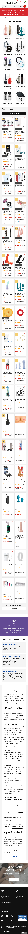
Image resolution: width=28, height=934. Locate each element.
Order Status (7, 890)
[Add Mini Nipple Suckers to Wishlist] (24, 414)
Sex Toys (8, 18)
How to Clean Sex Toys (10, 671)
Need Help (21, 890)
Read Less (14, 856)
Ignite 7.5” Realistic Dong (17, 828)
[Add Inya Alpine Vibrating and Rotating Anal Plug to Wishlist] (24, 493)
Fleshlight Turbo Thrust (9, 821)
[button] (14, 608)
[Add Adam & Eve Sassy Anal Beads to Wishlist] (12, 333)
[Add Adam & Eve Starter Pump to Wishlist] (24, 172)
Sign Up (14, 879)
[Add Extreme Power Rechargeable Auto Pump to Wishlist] (12, 493)
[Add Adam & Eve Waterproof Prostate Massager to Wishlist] (12, 227)
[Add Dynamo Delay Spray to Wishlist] (24, 440)
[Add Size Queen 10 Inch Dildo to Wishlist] (24, 198)
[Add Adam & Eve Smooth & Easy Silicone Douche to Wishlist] (12, 414)
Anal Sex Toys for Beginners (11, 656)
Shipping (6, 896)
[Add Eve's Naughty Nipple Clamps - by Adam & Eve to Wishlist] (12, 551)
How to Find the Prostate (10, 644)
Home (3, 18)
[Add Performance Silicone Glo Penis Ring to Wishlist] (24, 551)
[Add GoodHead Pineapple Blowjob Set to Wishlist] (12, 307)
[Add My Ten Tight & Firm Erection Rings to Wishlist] (12, 466)
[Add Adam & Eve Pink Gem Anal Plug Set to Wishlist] (12, 117)
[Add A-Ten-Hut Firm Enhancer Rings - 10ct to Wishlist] (12, 145)
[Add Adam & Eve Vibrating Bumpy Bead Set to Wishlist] (24, 280)
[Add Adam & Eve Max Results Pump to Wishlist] (12, 440)
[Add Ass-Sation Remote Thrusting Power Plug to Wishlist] (24, 254)
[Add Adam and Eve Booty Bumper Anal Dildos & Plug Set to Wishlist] (12, 578)
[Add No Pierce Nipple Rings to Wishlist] (24, 333)
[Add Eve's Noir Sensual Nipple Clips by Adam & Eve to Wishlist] (24, 117)
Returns (20, 896)
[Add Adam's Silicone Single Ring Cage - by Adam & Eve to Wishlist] (24, 145)
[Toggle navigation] (2, 2)
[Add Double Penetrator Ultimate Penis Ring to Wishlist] (12, 254)
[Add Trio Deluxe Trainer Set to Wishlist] (24, 227)
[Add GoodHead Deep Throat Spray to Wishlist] (12, 521)
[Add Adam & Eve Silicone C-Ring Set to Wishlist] (24, 386)
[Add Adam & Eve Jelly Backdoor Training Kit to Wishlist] (24, 359)
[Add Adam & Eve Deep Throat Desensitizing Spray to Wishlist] (12, 359)
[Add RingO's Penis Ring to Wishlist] (24, 307)
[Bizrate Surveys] (25, 920)
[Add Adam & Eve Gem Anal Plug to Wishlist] (12, 198)
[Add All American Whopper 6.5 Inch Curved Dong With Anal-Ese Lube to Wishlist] (24, 466)
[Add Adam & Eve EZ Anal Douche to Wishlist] (12, 172)
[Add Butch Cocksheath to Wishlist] (24, 578)
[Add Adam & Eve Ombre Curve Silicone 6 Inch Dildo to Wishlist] (12, 280)
